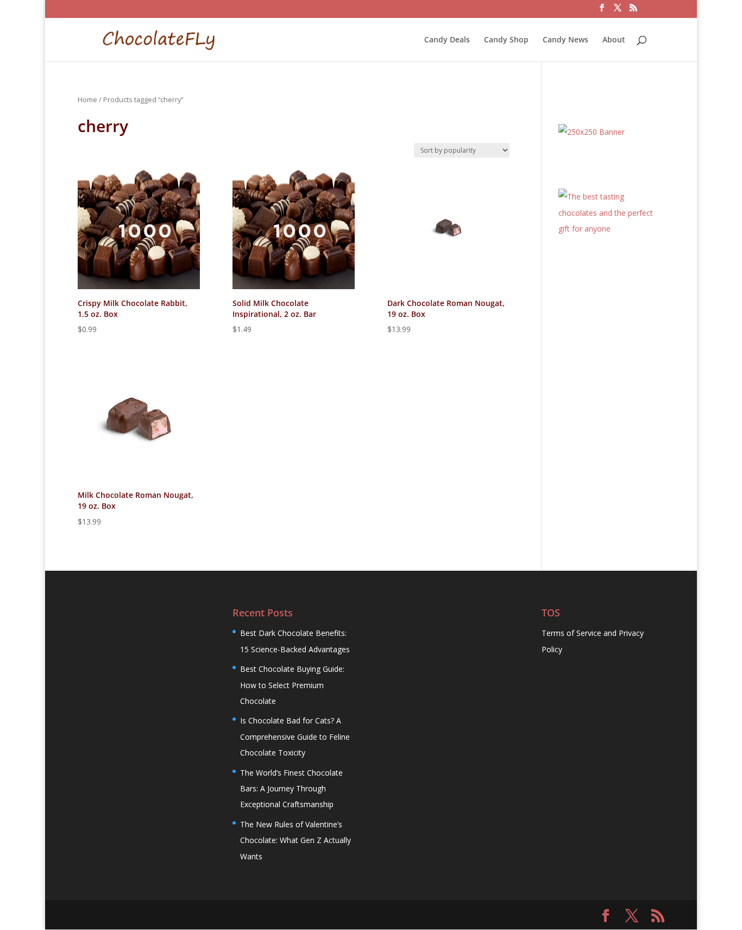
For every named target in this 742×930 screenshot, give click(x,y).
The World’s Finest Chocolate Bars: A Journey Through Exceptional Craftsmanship (291, 788)
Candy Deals (447, 40)
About (613, 40)
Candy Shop (506, 40)
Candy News (565, 40)
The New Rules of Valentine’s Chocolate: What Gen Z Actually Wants (295, 840)
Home (87, 99)
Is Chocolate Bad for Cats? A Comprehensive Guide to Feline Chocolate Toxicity (295, 736)
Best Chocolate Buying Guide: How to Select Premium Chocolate (292, 685)
